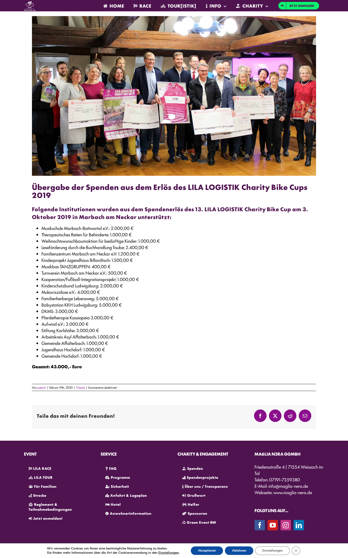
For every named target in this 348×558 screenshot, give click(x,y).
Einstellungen (168, 553)
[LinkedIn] (299, 525)
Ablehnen (239, 550)
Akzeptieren (207, 550)
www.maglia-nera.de (292, 492)
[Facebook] (259, 525)
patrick (41, 387)
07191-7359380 (284, 479)
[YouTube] (273, 525)
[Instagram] (286, 525)
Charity (80, 387)
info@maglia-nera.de (288, 486)
